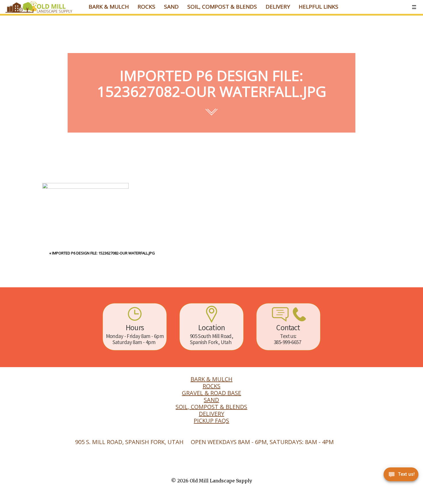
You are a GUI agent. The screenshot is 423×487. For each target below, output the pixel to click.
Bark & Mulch (109, 6)
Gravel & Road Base (211, 393)
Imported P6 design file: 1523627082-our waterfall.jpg (103, 253)
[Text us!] (401, 475)
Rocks (146, 6)
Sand (171, 6)
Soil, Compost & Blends (222, 6)
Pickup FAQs (211, 420)
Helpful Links (318, 6)
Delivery (278, 6)
